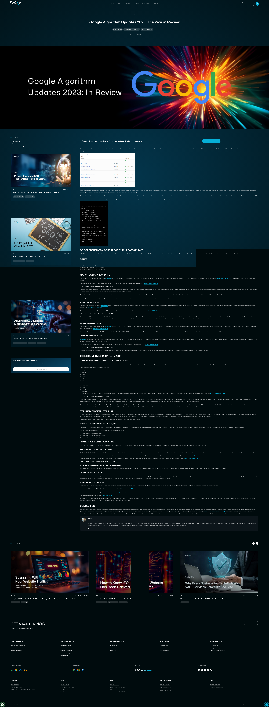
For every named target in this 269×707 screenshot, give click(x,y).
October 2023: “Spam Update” (90, 239)
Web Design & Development (18, 645)
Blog (11, 704)
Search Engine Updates (147, 29)
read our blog (244, 543)
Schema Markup (41, 343)
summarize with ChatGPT (211, 141)
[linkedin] (88, 528)
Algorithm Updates (117, 29)
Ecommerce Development (17, 648)
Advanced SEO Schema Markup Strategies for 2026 (30, 339)
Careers (16, 704)
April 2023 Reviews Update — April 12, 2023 (94, 225)
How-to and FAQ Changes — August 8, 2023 (94, 231)
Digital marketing (100, 602)
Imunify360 (33, 602)
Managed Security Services (217, 648)
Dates (83, 208)
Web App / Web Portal (16, 650)
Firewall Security (25, 602)
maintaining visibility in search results (214, 511)
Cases (137, 4)
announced (108, 278)
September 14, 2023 (110, 461)
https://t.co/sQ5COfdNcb (151, 283)
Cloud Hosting (64, 655)
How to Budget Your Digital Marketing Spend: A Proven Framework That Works (121, 599)
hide (97, 203)
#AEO (14, 189)
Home (112, 4)
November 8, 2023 (108, 495)
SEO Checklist (30, 261)
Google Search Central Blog (199, 455)
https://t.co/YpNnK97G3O (217, 393)
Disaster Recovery (65, 653)
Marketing (109, 602)
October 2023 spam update (100, 328)
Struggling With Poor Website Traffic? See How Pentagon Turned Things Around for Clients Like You (213, 599)
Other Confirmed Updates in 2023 (90, 218)
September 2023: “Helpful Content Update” (94, 233)
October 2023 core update (89, 214)
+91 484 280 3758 (215, 684)
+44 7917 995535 (165, 684)
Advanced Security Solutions (217, 650)
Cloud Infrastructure (66, 648)
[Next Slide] (257, 543)
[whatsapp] (2, 704)
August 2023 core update (89, 212)
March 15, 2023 (109, 286)
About (120, 4)
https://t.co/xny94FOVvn (128, 489)
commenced (104, 305)
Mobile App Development (17, 653)
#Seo (134, 15)
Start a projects (248, 3)
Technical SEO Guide (18, 196)
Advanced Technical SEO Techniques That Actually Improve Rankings (36, 192)
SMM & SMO (113, 648)
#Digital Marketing (100, 595)
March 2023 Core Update (88, 210)
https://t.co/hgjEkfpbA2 (191, 458)
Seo (12, 143)
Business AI (145, 4)
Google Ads (113, 650)
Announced (83, 339)
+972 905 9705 (114, 684)
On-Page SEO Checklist (19, 261)
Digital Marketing (15, 141)
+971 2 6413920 (15, 684)
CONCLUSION (85, 244)
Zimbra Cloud (163, 653)
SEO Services (113, 645)
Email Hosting (164, 645)
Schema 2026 (32, 343)
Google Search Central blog (223, 278)
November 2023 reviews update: (91, 242)
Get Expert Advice (41, 369)
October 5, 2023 (109, 347)
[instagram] (199, 670)
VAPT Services (214, 645)
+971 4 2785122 (65, 684)
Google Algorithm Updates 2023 (131, 29)
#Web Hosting (14, 595)
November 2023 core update (90, 216)
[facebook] (205, 670)
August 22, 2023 (109, 314)
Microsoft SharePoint (66, 650)
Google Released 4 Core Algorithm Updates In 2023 (94, 206)
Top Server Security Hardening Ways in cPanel (26, 599)
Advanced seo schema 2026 (20, 343)
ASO (111, 653)
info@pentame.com (144, 670)
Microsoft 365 (164, 648)
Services (127, 4)
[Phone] (266, 704)
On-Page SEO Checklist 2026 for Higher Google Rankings (32, 257)
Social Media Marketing (17, 146)
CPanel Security (15, 602)
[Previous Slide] (253, 543)
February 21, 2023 (109, 396)
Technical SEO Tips (30, 196)
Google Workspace (165, 650)
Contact (155, 4)
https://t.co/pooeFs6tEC (151, 344)
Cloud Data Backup (66, 645)
